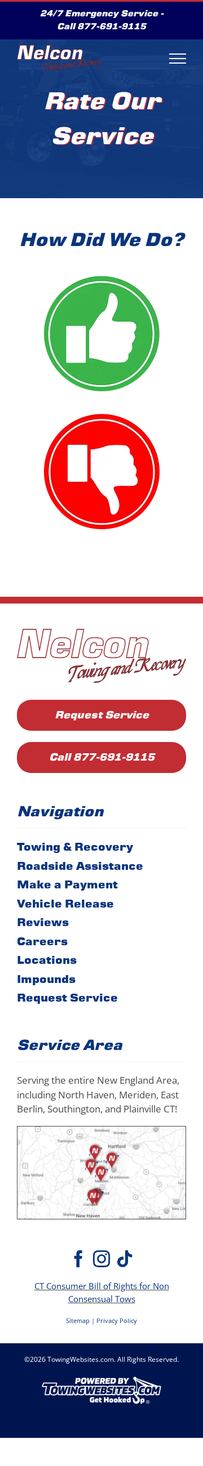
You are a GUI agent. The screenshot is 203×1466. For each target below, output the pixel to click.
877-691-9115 (111, 26)
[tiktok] (124, 1258)
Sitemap (78, 1320)
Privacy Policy (116, 1320)
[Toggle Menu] (178, 58)
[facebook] (78, 1258)
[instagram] (101, 1258)
